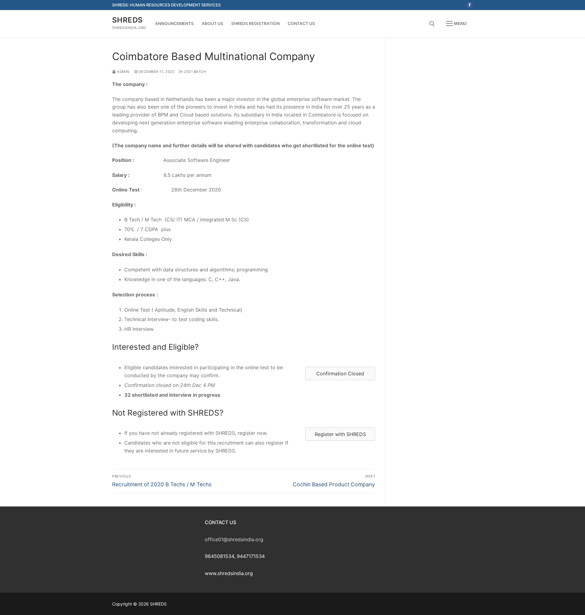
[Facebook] (469, 5)
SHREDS (127, 20)
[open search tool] (432, 24)
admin (122, 72)
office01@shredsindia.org (234, 539)
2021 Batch (194, 72)
